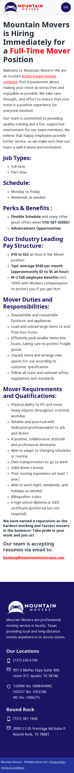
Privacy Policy (57, 762)
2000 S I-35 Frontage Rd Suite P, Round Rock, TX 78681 (39, 732)
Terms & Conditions (12, 768)
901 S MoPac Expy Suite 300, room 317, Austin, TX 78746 (36, 673)
